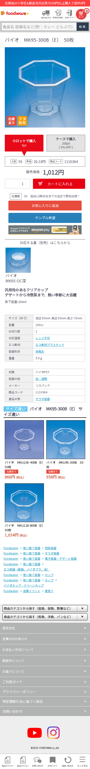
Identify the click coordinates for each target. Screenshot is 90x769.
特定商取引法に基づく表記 (22, 701)
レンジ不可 (43, 338)
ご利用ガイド (12, 681)
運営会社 (8, 628)
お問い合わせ (12, 711)
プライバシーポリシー (19, 691)
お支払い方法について (18, 649)
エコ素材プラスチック (50, 345)
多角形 (40, 351)
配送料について (13, 660)
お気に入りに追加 (45, 205)
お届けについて (13, 671)
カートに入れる (60, 183)
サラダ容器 (43, 399)
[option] (45, 87)
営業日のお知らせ (14, 638)
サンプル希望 (45, 217)
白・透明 (41, 379)
